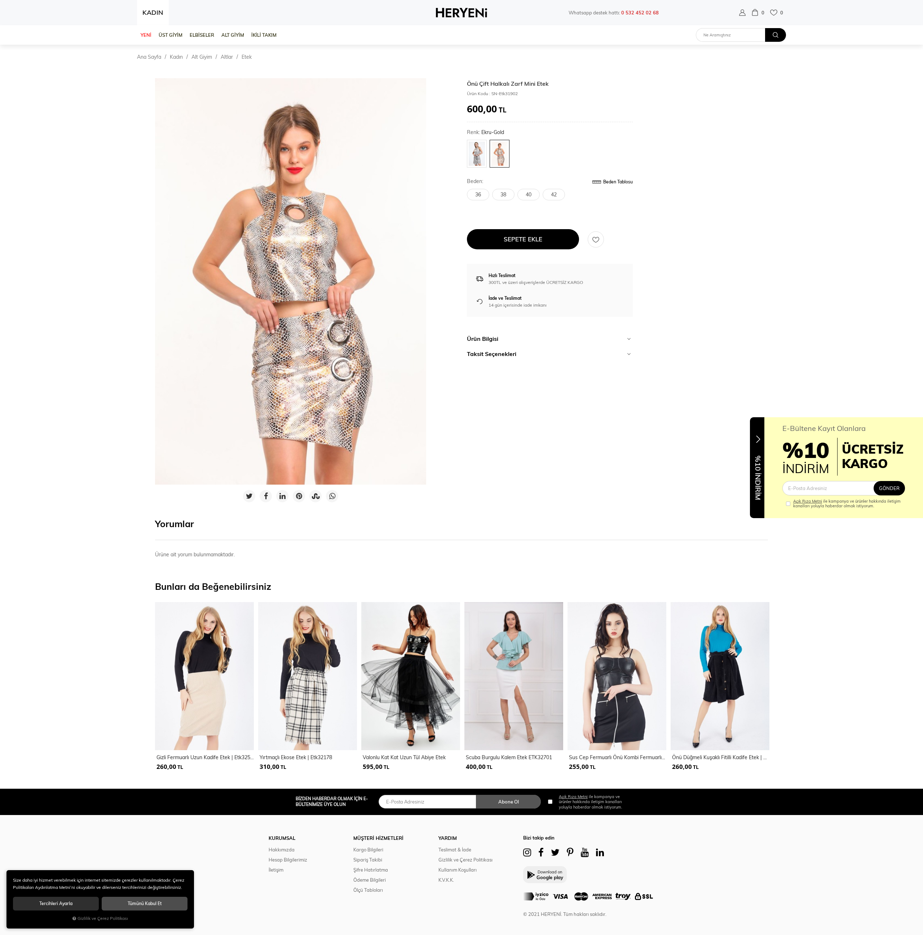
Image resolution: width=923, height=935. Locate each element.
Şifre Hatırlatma (370, 870)
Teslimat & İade (454, 849)
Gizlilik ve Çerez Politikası (465, 860)
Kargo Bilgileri (368, 849)
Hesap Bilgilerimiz (288, 860)
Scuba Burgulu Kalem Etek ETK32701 (509, 757)
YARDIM (447, 838)
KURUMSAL (282, 838)
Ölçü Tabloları (368, 890)
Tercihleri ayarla (55, 903)
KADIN (152, 12)
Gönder (889, 488)
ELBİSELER (202, 35)
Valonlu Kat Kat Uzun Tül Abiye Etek (404, 757)
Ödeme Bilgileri (369, 880)
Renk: (485, 132)
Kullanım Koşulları (457, 870)
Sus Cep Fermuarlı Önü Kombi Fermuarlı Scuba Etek (617, 757)
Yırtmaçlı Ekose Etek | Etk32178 (296, 757)
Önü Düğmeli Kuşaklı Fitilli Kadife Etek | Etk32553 (720, 757)
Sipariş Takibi (367, 860)
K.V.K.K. (446, 880)
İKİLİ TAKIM (264, 35)
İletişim (276, 870)
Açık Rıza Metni (807, 501)
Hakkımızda (282, 849)
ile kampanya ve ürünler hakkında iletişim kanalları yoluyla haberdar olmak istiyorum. (847, 503)
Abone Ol (508, 802)
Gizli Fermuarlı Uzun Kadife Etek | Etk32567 (205, 757)
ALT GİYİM (232, 35)
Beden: (475, 181)
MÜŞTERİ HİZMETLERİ (378, 838)
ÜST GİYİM (170, 35)
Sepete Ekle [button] (523, 239)
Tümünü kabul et (145, 903)
